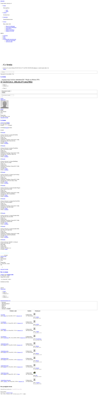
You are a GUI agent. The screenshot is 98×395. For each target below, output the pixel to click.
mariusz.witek (3, 256)
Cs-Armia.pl (3, 322)
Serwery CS (19, 315)
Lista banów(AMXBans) (11, 27)
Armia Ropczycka (4, 343)
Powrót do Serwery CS (5, 300)
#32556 (2, 122)
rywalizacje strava (9, 392)
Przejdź (8, 308)
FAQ (7, 10)
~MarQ (4, 330)
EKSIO (2, 1)
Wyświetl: (4, 302)
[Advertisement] (49, 52)
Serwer (4, 21)
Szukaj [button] (2, 98)
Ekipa (7, 11)
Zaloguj (4, 12)
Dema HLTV (9, 28)
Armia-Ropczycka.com (6, 380)
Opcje (4, 291)
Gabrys (4, 315)
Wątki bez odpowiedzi (10, 40)
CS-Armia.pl (3, 336)
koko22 (4, 366)
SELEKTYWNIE (4, 117)
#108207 (2, 274)
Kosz (18, 374)
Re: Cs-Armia (4, 272)
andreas (4, 374)
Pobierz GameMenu (10, 29)
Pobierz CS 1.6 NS (10, 31)
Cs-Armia (3, 76)
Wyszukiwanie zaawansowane (9, 39)
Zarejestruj (5, 17)
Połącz (4, 69)
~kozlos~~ (5, 381)
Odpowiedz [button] (3, 99)
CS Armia (3, 314)
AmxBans (6, 143)
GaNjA (4, 323)
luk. (36, 375)
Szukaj (3, 92)
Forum (6, 142)
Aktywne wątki (9, 41)
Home (4, 5)
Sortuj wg (4, 304)
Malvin (4, 345)
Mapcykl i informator (10, 26)
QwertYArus (6, 337)
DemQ (2, 109)
